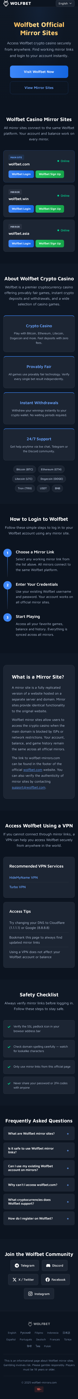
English (12, 1332)
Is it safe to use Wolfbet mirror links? (31, 1150)
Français (55, 1339)
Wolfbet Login (21, 174)
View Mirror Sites (39, 88)
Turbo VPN (17, 887)
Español (11, 1339)
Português (26, 1339)
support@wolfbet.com (28, 787)
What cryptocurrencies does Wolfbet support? (29, 1201)
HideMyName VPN (23, 877)
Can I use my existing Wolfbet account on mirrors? (30, 1168)
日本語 (66, 1332)
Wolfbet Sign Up (50, 174)
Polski (47, 1346)
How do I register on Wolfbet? (30, 1218)
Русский (25, 1332)
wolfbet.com (19, 164)
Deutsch (41, 1339)
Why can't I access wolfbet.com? (32, 1185)
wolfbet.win (19, 198)
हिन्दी (29, 1346)
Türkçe (68, 1339)
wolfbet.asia (19, 233)
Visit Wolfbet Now (39, 72)
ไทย (38, 1346)
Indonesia (52, 1332)
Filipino (39, 1332)
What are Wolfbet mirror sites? (31, 1133)
